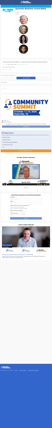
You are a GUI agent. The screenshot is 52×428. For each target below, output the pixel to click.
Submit (26, 218)
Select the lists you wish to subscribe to (19, 205)
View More (26, 187)
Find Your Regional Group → (26, 150)
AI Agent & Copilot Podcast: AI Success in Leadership (17, 254)
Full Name (12, 196)
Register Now (26, 126)
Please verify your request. (16, 210)
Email (11, 201)
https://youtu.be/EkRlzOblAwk (9, 67)
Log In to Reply (26, 78)
